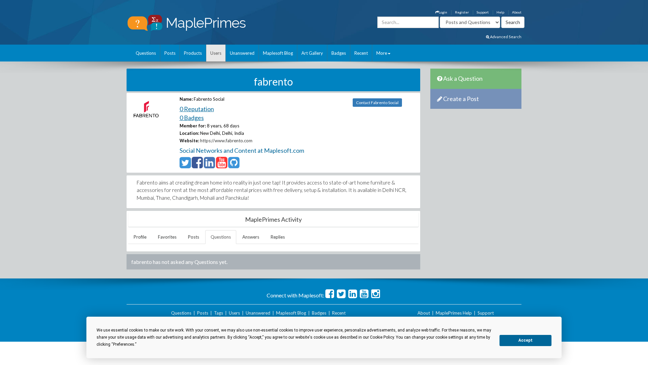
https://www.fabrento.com (226, 140)
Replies (278, 237)
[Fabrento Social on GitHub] (233, 165)
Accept (525, 340)
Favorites (167, 237)
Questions (146, 53)
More (381, 53)
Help (500, 12)
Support (483, 12)
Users (215, 53)
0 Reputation (197, 109)
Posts (170, 53)
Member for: (193, 125)
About (516, 12)
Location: (189, 133)
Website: (189, 140)
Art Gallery (312, 53)
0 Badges (192, 117)
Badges (338, 53)
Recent (361, 53)
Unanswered (242, 53)
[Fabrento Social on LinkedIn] (209, 165)
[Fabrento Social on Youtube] (221, 165)
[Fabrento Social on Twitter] (185, 165)
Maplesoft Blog (278, 53)
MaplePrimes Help (454, 313)
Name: (186, 99)
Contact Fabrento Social (377, 102)
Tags (218, 313)
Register (462, 12)
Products (193, 53)
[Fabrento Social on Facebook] (197, 165)
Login (443, 12)
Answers (250, 237)
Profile (140, 237)
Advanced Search (505, 36)
